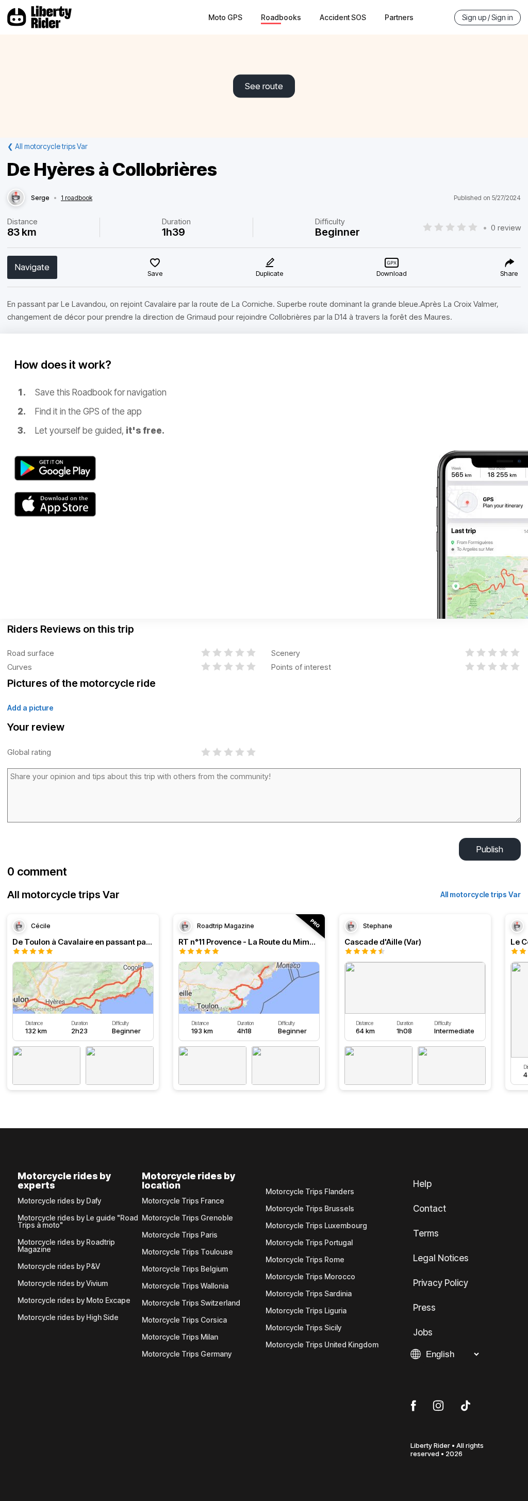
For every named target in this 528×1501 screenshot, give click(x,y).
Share (509, 273)
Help (422, 1184)
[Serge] (16, 198)
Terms (426, 1233)
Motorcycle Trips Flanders (310, 1191)
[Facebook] (413, 1406)
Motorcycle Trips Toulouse (187, 1252)
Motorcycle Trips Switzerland (191, 1303)
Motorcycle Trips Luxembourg (316, 1225)
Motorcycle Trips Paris (180, 1235)
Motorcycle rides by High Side (68, 1317)
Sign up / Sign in (487, 17)
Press (424, 1307)
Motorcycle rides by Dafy (59, 1201)
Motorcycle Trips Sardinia (309, 1293)
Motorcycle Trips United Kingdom (322, 1344)
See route (264, 86)
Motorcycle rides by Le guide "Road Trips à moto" (78, 1221)
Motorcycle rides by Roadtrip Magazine (66, 1246)
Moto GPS (225, 17)
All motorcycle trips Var (480, 894)
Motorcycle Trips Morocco (310, 1276)
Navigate (32, 267)
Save (154, 273)
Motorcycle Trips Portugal (309, 1242)
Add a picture (30, 707)
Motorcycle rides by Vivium (63, 1283)
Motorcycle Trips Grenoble (187, 1218)
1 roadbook (76, 198)
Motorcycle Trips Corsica (184, 1320)
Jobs (423, 1332)
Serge (40, 198)
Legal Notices (441, 1258)
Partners (399, 17)
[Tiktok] (465, 1406)
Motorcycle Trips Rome (305, 1259)
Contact (429, 1208)
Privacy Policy (440, 1283)
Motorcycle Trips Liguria (306, 1310)
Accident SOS (343, 17)
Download (391, 273)
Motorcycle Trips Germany (187, 1354)
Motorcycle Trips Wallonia (185, 1286)
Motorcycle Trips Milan (180, 1337)
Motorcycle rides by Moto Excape (74, 1300)
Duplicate (269, 273)
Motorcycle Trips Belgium (185, 1269)
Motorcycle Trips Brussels (310, 1208)
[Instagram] (438, 1406)
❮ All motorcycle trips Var (47, 146)
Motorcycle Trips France (183, 1201)
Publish (489, 849)
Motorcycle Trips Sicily (303, 1327)
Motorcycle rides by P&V (59, 1266)
